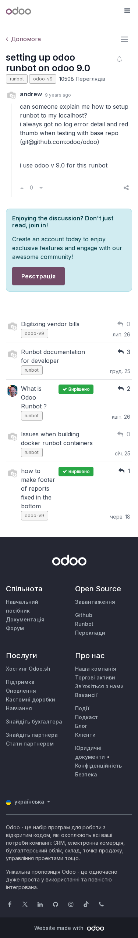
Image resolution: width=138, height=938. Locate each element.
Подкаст (86, 717)
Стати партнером (30, 743)
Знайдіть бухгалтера (34, 721)
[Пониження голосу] (41, 187)
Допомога (26, 39)
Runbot (84, 624)
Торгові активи (95, 677)
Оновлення (21, 691)
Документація (25, 619)
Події (82, 708)
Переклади (90, 632)
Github (83, 615)
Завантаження (95, 602)
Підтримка (20, 682)
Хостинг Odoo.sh (28, 668)
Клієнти (85, 735)
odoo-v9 (43, 79)
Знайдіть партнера (32, 735)
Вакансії (86, 695)
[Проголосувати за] (22, 187)
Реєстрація (38, 276)
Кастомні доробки (30, 699)
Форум (15, 628)
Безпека (86, 774)
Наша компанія (95, 668)
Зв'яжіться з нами (99, 686)
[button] (127, 11)
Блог (81, 726)
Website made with (59, 928)
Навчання (19, 708)
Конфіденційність (98, 765)
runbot (17, 79)
